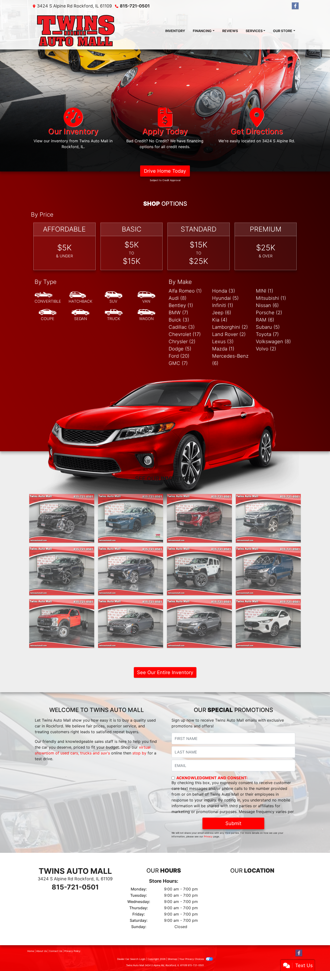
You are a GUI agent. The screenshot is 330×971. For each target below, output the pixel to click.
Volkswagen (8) (273, 341)
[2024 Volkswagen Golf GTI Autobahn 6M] (130, 623)
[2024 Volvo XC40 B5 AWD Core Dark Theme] (61, 571)
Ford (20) (179, 356)
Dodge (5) (180, 349)
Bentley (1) (181, 305)
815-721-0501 (135, 5)
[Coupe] (48, 314)
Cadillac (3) (182, 327)
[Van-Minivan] (146, 297)
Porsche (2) (269, 312)
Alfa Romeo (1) (185, 291)
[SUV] (113, 297)
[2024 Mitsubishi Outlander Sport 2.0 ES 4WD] (268, 518)
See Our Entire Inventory (165, 672)
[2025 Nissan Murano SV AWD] (61, 518)
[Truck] (113, 314)
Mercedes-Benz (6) (230, 359)
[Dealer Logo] (76, 31)
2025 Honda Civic (130, 498)
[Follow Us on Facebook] (295, 5)
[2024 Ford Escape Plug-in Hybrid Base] (268, 623)
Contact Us (55, 951)
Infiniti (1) (222, 305)
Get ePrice (268, 589)
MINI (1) (264, 291)
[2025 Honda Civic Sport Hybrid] (130, 518)
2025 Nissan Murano (62, 498)
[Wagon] (146, 314)
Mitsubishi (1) (271, 298)
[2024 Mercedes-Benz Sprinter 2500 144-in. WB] (268, 571)
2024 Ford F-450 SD (62, 603)
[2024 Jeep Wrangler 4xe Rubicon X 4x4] (199, 571)
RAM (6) (265, 320)
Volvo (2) (266, 349)
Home (30, 951)
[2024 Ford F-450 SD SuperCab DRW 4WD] (61, 623)
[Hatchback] (80, 297)
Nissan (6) (267, 305)
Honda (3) (223, 291)
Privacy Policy (72, 951)
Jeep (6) (221, 312)
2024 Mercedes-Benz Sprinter (268, 554)
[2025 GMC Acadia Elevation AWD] (199, 518)
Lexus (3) (223, 341)
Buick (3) (179, 320)
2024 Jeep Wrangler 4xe (199, 551)
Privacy (208, 836)
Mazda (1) (223, 349)
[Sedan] (80, 314)
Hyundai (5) (225, 298)
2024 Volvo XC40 (61, 551)
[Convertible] (48, 297)
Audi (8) (178, 298)
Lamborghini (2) (230, 327)
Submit (233, 823)
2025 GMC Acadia (199, 498)
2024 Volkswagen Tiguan (199, 603)
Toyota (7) (267, 334)
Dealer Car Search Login (131, 958)
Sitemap (172, 958)
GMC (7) (178, 363)
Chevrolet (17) (185, 334)
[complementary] (315, 956)
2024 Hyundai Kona (130, 551)
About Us (41, 951)
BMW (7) (178, 312)
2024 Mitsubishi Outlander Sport (268, 501)
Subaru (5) (268, 327)
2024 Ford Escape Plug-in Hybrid (268, 606)
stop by (139, 753)
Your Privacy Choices (192, 958)
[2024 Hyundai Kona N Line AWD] (130, 571)
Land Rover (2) (229, 334)
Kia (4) (219, 320)
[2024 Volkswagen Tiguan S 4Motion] (199, 623)
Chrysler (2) (182, 341)
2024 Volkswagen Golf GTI (130, 603)
